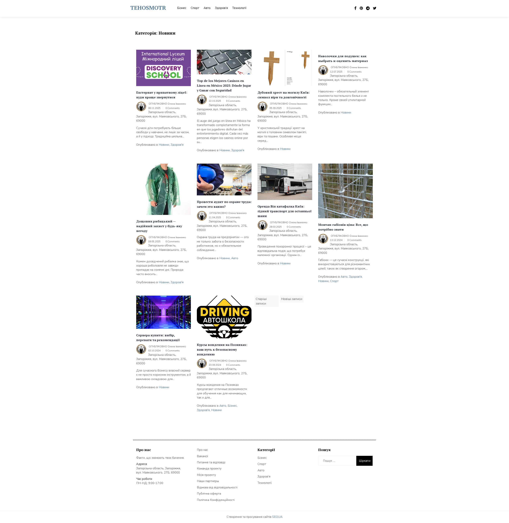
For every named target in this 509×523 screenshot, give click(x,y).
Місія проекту (206, 475)
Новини (164, 145)
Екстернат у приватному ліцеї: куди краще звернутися (161, 94)
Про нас (202, 450)
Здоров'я (177, 145)
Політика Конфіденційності (216, 500)
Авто (207, 8)
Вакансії (202, 456)
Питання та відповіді (211, 462)
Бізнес (181, 8)
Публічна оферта (209, 494)
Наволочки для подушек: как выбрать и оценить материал (343, 58)
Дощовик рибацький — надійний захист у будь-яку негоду (159, 226)
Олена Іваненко (177, 103)
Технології (239, 8)
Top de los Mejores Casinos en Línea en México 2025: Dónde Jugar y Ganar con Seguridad (224, 85)
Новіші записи (291, 299)
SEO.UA (277, 517)
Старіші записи (261, 301)
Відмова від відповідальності (217, 487)
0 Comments (172, 108)
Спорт (195, 8)
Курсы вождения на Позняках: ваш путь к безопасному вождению (222, 349)
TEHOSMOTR (148, 7)
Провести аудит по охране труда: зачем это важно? (224, 204)
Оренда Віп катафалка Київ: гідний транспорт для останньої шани (284, 211)
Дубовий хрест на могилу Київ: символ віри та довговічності (283, 94)
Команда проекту (209, 469)
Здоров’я (221, 8)
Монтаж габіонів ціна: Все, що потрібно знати (343, 227)
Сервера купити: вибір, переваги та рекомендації (158, 337)
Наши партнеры (208, 481)
